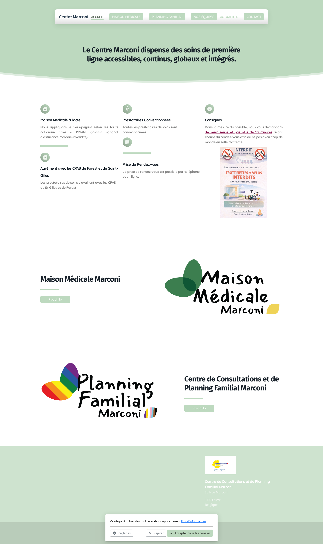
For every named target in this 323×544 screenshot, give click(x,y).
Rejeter (159, 533)
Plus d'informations (193, 521)
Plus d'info (55, 299)
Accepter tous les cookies (192, 533)
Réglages (124, 533)
